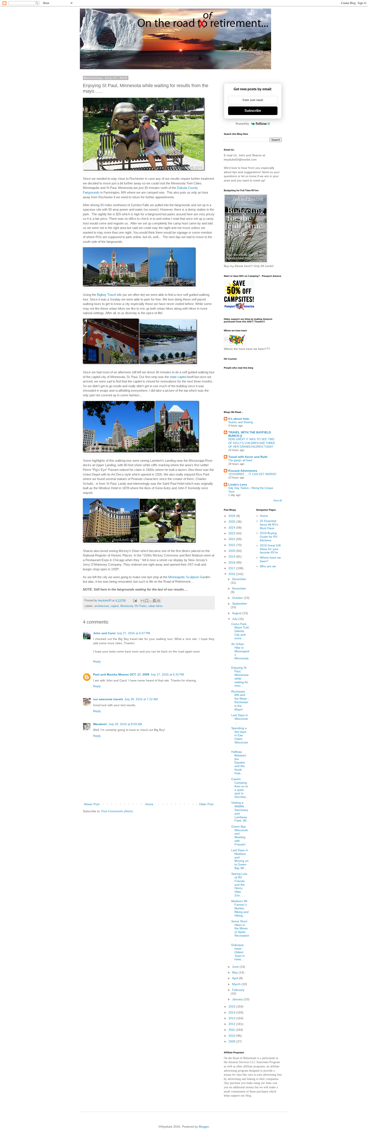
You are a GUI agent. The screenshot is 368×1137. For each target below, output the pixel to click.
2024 (232, 527)
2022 (232, 539)
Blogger (204, 1126)
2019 (232, 556)
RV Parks (141, 606)
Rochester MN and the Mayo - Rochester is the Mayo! (240, 700)
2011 (232, 1029)
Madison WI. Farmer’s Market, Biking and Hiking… (240, 908)
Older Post (206, 804)
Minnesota (126, 606)
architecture (101, 606)
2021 (232, 545)
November (239, 588)
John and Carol (104, 633)
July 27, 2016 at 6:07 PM (133, 633)
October (238, 597)
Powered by (242, 123)
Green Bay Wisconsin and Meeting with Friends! (239, 835)
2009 (232, 1041)
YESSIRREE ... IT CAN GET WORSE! (252, 474)
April (235, 978)
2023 (232, 533)
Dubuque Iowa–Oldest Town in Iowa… (238, 952)
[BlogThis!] (146, 600)
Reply (97, 661)
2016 (232, 574)
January (238, 999)
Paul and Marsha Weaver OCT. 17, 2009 (121, 674)
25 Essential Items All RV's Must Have (269, 524)
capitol (115, 606)
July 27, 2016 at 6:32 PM (167, 674)
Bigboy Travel (106, 294)
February (238, 990)
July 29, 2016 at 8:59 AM (125, 724)
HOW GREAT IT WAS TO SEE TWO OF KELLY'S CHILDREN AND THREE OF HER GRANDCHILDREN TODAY (251, 443)
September (239, 603)
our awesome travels (108, 699)
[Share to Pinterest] (159, 600)
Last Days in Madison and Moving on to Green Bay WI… (240, 859)
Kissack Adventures (242, 470)
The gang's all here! (240, 460)
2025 (232, 521)
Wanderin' (100, 724)
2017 (232, 568)
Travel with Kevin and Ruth (247, 457)
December (239, 579)
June (236, 966)
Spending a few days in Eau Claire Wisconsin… (239, 737)
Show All (277, 500)
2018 (232, 562)
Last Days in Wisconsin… (239, 718)
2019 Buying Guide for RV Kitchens (268, 536)
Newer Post (91, 804)
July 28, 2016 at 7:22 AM (141, 699)
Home (149, 804)
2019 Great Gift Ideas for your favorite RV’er (270, 549)
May (235, 972)
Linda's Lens (237, 484)
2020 (232, 550)
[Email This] (142, 600)
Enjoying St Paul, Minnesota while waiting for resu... (240, 676)
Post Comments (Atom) (117, 811)
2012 (232, 1024)
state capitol (178, 377)
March (237, 984)
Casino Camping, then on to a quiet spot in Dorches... (239, 788)
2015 (232, 1006)
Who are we (268, 566)
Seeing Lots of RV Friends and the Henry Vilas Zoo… (239, 884)
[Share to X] (150, 600)
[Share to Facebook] (154, 600)
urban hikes (155, 606)
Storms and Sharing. (241, 422)
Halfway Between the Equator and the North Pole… (238, 762)
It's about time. (239, 418)
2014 (232, 1012)
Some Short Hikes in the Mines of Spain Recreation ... (240, 930)
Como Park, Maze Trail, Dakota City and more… (240, 631)
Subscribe (252, 110)
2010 (232, 1035)
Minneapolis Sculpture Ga (186, 577)
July (235, 619)
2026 (232, 515)
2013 (232, 1018)
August (237, 613)
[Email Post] (135, 600)
